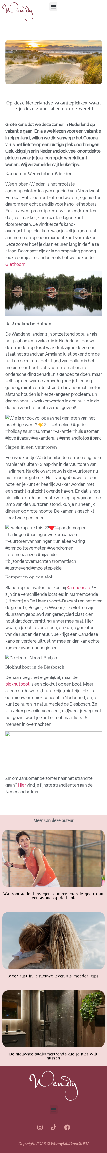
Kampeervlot (79, 587)
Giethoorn (15, 264)
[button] (53, 6)
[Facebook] (67, 1127)
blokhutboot (17, 684)
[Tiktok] (53, 1127)
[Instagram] (40, 1127)
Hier (22, 785)
